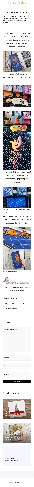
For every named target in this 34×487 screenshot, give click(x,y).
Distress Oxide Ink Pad (10, 298)
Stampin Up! (12, 20)
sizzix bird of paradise (10, 308)
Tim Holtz (18, 20)
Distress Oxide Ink (8, 18)
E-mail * (6, 366)
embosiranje (27, 18)
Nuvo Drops (21, 303)
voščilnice (5, 22)
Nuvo (4, 20)
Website (7, 374)
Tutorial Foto (24, 20)
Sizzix (7, 20)
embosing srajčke (9, 303)
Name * (6, 358)
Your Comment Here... (11, 329)
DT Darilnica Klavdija (18, 18)
